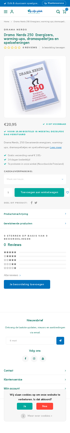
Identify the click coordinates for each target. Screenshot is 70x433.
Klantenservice (56, 3)
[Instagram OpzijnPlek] (34, 358)
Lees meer (56, 147)
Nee (44, 406)
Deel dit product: (15, 203)
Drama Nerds (15, 29)
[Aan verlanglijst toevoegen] (67, 192)
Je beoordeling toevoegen (53, 47)
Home (6, 21)
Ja (25, 406)
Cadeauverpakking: (18, 171)
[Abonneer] (60, 341)
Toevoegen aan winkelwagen (39, 192)
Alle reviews (11, 275)
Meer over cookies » (40, 416)
